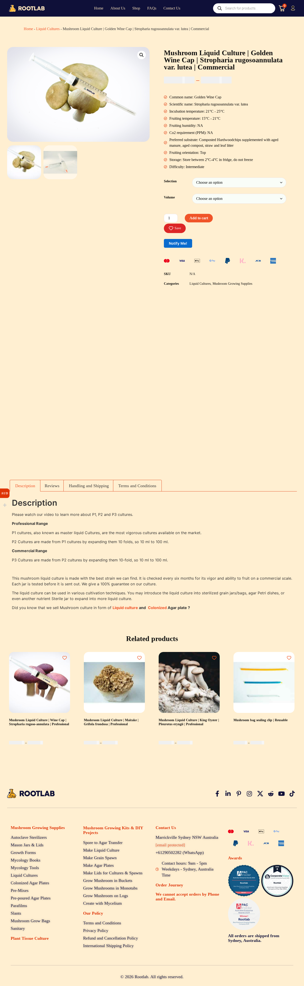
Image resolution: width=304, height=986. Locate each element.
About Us (117, 8)
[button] (141, 55)
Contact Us (171, 8)
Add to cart (199, 218)
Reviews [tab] (52, 485)
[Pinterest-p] (238, 793)
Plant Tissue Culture (30, 938)
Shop (136, 8)
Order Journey (169, 885)
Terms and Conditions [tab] (137, 485)
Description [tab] (25, 485)
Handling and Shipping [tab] (89, 485)
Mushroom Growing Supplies (232, 283)
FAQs (151, 8)
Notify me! (178, 243)
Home (98, 8)
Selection (170, 181)
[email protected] (170, 845)
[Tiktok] (292, 793)
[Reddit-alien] (271, 793)
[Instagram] (249, 793)
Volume (169, 197)
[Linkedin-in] (228, 793)
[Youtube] (281, 793)
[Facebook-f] (217, 793)
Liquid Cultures (48, 29)
